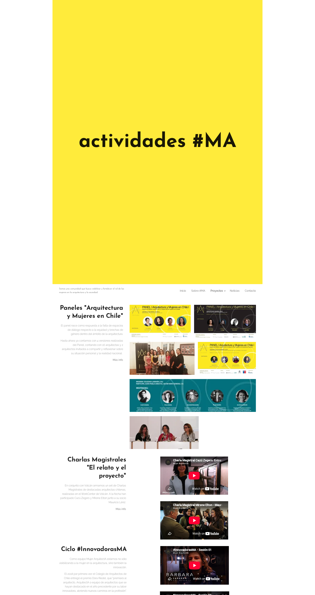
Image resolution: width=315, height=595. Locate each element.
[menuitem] (184, 291)
